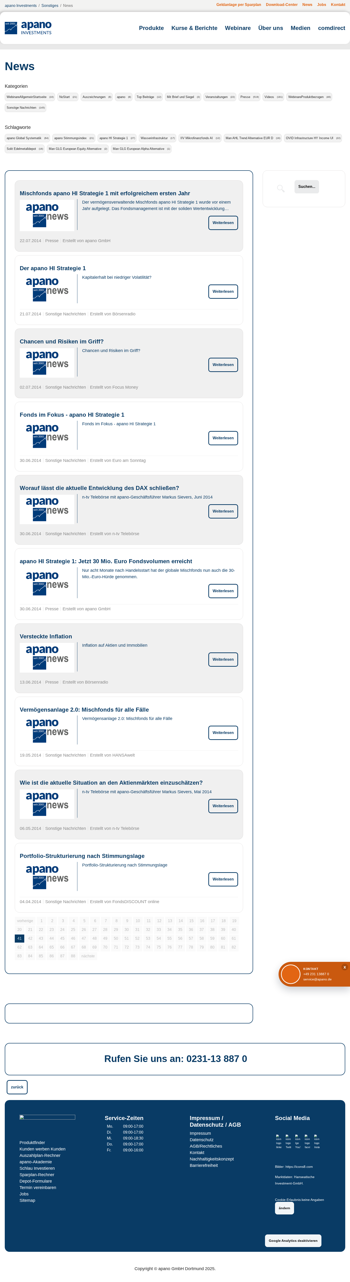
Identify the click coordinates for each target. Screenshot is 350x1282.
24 (62, 930)
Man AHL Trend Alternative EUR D (249, 138)
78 (191, 947)
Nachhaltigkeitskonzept (212, 1159)
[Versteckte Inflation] (47, 657)
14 (181, 921)
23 (52, 930)
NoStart (64, 97)
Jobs (24, 1194)
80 (212, 947)
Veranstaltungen (216, 97)
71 (116, 947)
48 (94, 938)
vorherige (25, 921)
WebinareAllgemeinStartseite (26, 97)
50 (116, 938)
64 (41, 947)
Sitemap (27, 1200)
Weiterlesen (223, 223)
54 (159, 938)
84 (30, 956)
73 (137, 947)
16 (202, 921)
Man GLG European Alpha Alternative (138, 149)
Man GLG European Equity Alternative (75, 149)
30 (127, 930)
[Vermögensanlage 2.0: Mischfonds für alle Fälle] (47, 731)
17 (213, 921)
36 (191, 930)
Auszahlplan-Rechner (40, 1155)
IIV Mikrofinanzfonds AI (196, 138)
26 (84, 930)
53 (148, 938)
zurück (17, 1087)
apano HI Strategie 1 (114, 138)
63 (30, 947)
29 (116, 930)
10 (138, 921)
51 (127, 938)
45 (62, 938)
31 (137, 930)
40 (234, 930)
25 (73, 930)
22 (41, 930)
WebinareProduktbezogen (306, 97)
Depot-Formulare (36, 1181)
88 (73, 956)
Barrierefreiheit (204, 1165)
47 (84, 938)
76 (169, 947)
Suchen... (306, 187)
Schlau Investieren (37, 1168)
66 (62, 947)
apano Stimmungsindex (70, 138)
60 (223, 938)
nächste (88, 956)
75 (159, 947)
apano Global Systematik (24, 138)
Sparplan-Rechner (37, 1174)
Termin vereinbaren (38, 1187)
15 (191, 921)
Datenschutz (202, 1139)
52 (137, 938)
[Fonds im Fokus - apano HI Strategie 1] (47, 436)
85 (41, 956)
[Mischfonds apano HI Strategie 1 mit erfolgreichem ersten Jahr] (47, 215)
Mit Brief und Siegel (180, 97)
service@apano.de (317, 979)
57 (191, 938)
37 (202, 930)
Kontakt (197, 1152)
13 (170, 921)
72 (127, 947)
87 (62, 956)
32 (148, 930)
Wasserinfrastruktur (154, 138)
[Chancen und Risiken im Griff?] (47, 363)
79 (202, 947)
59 (212, 938)
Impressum (200, 1133)
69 (94, 947)
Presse (245, 97)
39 (223, 930)
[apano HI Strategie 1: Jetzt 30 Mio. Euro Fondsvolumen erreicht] (47, 583)
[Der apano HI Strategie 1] (47, 289)
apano (121, 97)
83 (19, 956)
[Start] (28, 28)
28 (105, 930)
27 (94, 930)
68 (84, 947)
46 (73, 938)
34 (169, 930)
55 (169, 938)
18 (223, 921)
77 (180, 947)
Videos (269, 97)
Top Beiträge (145, 97)
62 (19, 947)
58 (202, 938)
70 (105, 947)
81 (223, 947)
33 (159, 930)
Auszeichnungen (94, 97)
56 (180, 938)
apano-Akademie (36, 1162)
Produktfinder (32, 1142)
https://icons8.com (299, 1167)
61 (234, 938)
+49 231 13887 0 (316, 974)
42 (30, 938)
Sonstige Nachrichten (21, 107)
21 (30, 930)
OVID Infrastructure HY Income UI (309, 138)
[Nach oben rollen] (339, 1271)
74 (148, 947)
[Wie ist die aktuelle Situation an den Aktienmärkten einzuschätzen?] (47, 804)
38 (212, 930)
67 (73, 947)
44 (52, 938)
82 (234, 947)
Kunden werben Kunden (42, 1149)
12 (159, 921)
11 (149, 921)
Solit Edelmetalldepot (21, 149)
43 (41, 938)
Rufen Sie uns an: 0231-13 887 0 (175, 1058)
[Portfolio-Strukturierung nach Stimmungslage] (47, 877)
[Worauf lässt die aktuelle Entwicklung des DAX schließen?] (47, 509)
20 (19, 930)
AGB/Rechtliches (206, 1146)
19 (234, 921)
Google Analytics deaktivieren (293, 1241)
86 (52, 956)
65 (52, 947)
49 (105, 938)
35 (180, 930)
